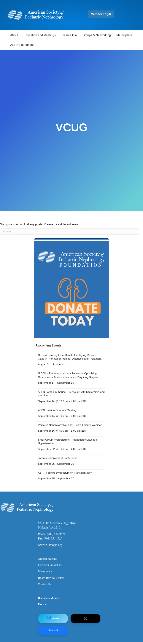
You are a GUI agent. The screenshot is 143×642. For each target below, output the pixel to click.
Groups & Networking (96, 35)
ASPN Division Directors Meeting (57, 410)
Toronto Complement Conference (57, 457)
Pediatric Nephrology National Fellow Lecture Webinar (70, 424)
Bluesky (55, 618)
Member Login (101, 14)
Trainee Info (69, 35)
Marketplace (124, 35)
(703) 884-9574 (56, 534)
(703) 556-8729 (53, 538)
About (14, 35)
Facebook (53, 630)
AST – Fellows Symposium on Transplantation (65, 472)
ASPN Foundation (22, 44)
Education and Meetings (40, 35)
